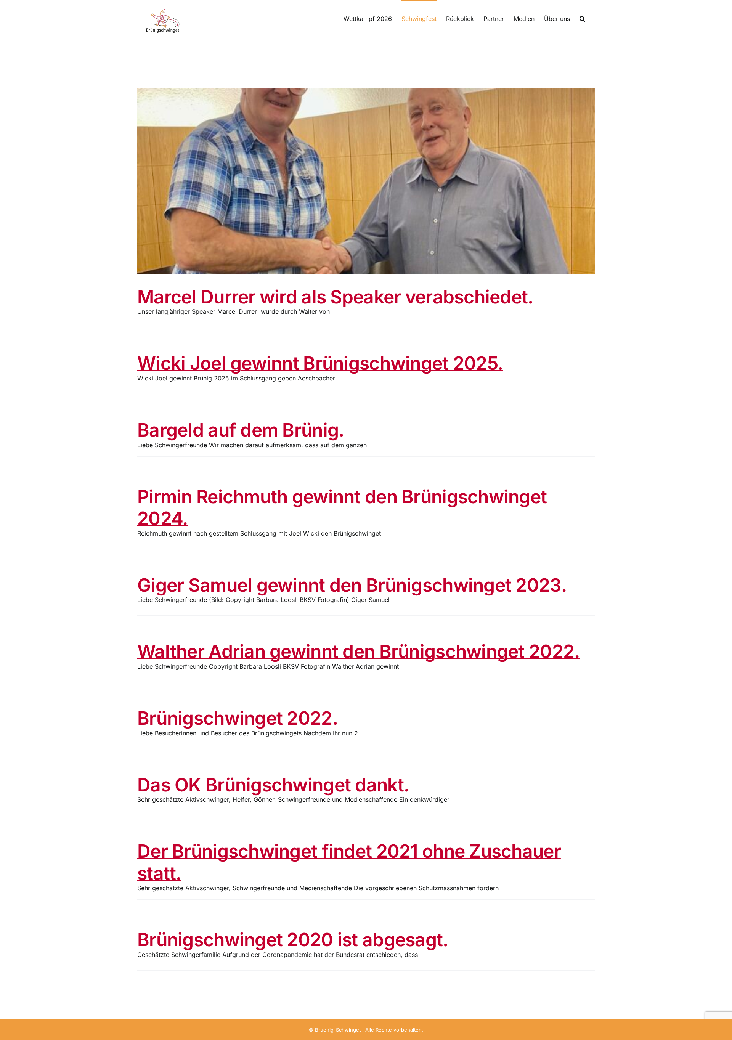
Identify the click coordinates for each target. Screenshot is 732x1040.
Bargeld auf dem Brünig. (240, 430)
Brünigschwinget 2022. (237, 718)
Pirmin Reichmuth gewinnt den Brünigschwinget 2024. (342, 507)
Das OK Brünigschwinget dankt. (273, 785)
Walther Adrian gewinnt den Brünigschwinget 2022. (358, 651)
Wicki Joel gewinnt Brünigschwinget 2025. (320, 363)
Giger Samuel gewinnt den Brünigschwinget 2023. (352, 585)
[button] (582, 18)
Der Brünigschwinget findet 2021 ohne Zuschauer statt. (349, 862)
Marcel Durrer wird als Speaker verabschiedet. (335, 297)
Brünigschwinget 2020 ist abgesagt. (292, 939)
